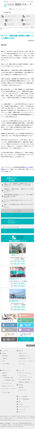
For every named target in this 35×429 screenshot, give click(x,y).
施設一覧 (10, 20)
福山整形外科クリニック (25, 358)
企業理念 (4, 358)
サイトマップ (22, 9)
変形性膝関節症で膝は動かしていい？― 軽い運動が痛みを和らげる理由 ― (18, 196)
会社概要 (28, 16)
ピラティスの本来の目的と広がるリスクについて (18, 201)
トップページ (4, 27)
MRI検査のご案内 (9, 377)
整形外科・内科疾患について (26, 382)
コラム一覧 (21, 370)
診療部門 (4, 373)
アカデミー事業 (6, 392)
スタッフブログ (22, 409)
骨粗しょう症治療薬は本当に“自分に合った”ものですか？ (19, 206)
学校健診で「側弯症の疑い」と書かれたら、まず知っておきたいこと (18, 190)
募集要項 (21, 387)
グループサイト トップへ (10, 16)
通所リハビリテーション (8, 386)
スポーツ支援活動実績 (23, 399)
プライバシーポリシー (23, 406)
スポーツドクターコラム (16, 27)
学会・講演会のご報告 (24, 379)
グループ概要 (5, 363)
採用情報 (28, 24)
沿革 (3, 361)
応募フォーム (22, 390)
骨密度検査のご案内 (9, 380)
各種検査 (4, 375)
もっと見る (17, 210)
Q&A (19, 401)
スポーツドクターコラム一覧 (10, 227)
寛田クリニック (23, 353)
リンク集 (20, 404)
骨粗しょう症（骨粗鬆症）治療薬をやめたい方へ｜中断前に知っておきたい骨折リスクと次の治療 (18, 185)
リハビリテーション (7, 383)
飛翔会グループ (13, 9)
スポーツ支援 (10, 24)
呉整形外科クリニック (24, 355)
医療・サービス (27, 20)
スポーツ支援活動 (22, 396)
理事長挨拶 (5, 355)
